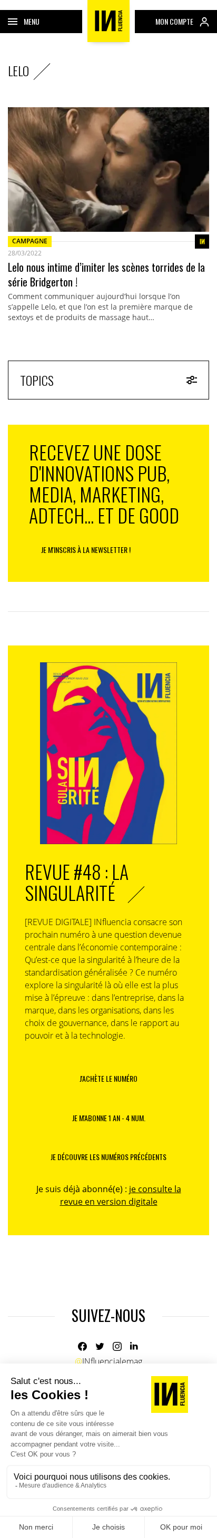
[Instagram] (117, 1346)
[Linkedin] (134, 1346)
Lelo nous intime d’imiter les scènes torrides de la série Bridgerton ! (106, 274)
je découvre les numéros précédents (108, 1156)
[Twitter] (99, 1346)
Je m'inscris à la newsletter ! (86, 549)
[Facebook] (82, 1346)
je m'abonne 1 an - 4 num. (108, 1117)
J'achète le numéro (108, 1078)
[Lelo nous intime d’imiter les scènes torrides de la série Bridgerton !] (108, 169)
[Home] (108, 21)
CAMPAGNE (29, 241)
